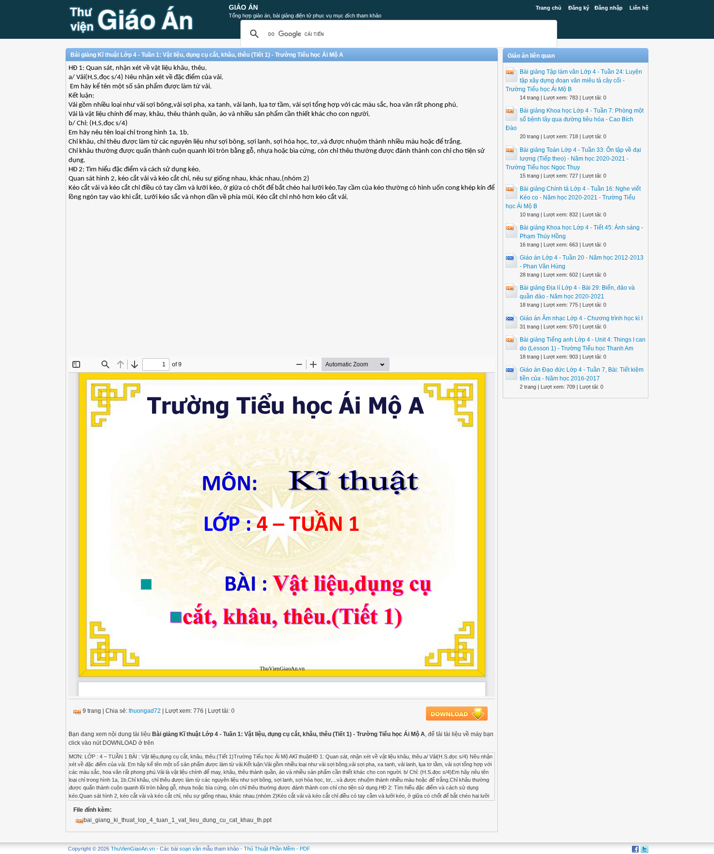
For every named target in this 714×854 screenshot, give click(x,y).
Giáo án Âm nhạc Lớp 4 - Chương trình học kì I (581, 318)
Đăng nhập (609, 8)
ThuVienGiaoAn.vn (133, 849)
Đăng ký (578, 8)
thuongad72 (145, 710)
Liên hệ (638, 8)
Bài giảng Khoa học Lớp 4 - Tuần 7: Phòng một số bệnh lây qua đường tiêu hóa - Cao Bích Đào (575, 119)
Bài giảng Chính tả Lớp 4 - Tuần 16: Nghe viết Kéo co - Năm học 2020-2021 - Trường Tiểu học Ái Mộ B (573, 197)
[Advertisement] (281, 286)
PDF (305, 849)
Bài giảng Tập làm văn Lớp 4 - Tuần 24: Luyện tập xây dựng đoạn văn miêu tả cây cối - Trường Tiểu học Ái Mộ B (574, 80)
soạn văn (190, 849)
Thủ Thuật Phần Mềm (269, 849)
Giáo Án (243, 7)
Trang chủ (548, 8)
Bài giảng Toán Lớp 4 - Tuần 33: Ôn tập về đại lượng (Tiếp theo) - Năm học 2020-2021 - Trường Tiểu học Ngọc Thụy (573, 159)
